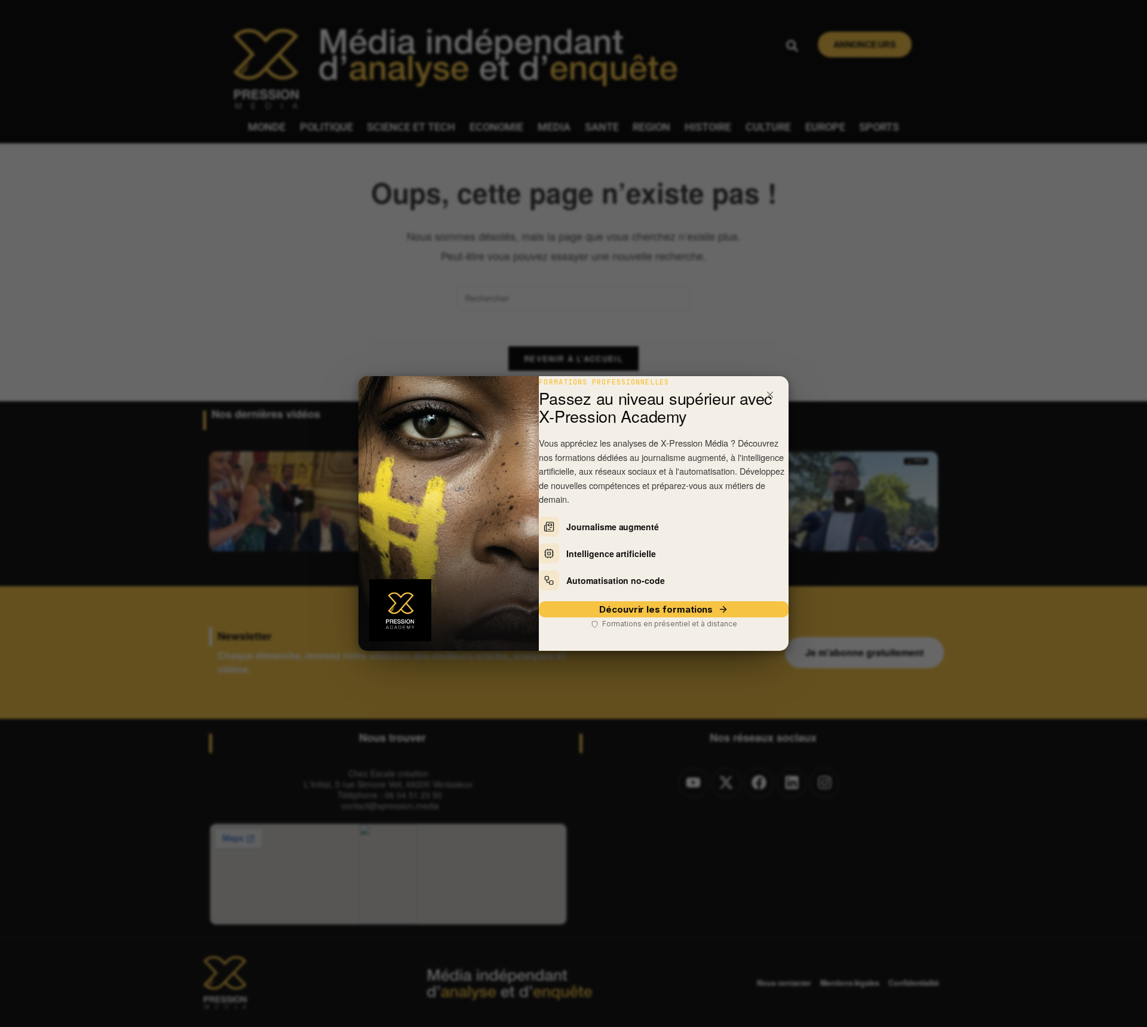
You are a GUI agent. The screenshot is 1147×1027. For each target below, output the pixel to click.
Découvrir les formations (656, 609)
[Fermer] (770, 395)
